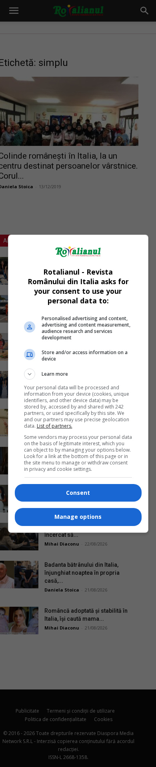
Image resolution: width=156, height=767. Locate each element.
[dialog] (78, 384)
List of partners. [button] (54, 425)
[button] (78, 374)
